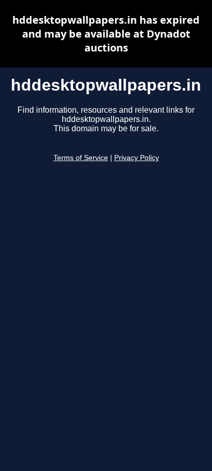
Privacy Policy (136, 158)
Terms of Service (81, 158)
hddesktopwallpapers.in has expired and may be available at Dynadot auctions (106, 34)
